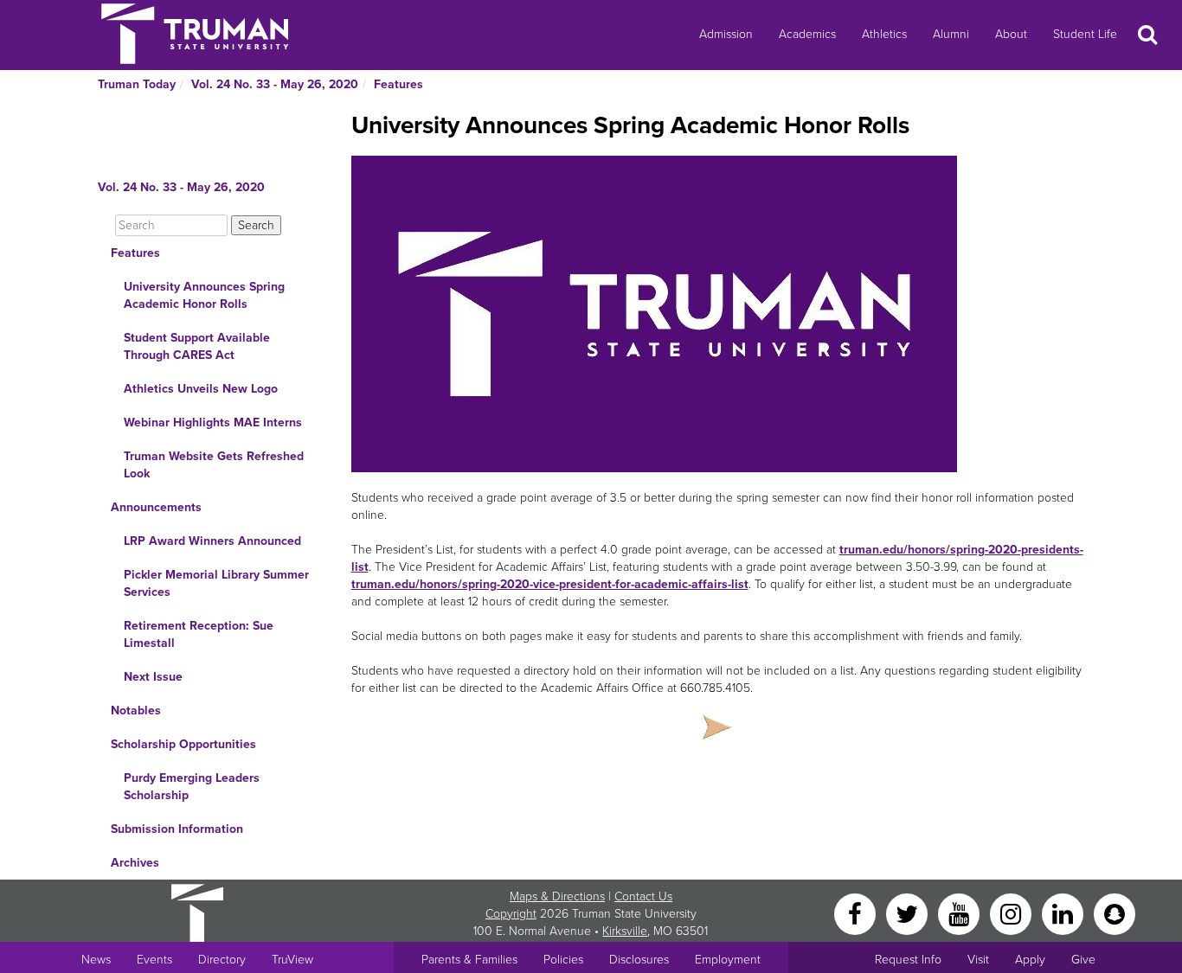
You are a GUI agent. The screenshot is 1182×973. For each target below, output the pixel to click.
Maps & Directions (557, 896)
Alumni (951, 34)
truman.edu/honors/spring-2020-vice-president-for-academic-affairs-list (549, 584)
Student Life (1085, 34)
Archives (135, 862)
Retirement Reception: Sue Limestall (198, 634)
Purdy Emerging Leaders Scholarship (192, 787)
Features (398, 84)
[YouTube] (960, 913)
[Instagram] (1012, 913)
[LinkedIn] (1064, 913)
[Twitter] (909, 913)
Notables (136, 710)
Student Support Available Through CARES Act (197, 346)
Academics (807, 34)
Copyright (510, 913)
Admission (726, 34)
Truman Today (137, 84)
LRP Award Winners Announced (212, 541)
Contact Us (643, 896)
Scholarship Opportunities (183, 744)
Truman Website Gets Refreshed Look (214, 465)
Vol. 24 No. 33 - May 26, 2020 (274, 84)
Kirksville (624, 931)
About (1011, 34)
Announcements (156, 507)
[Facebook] (857, 913)
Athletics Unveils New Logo (201, 388)
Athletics (884, 34)
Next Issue (153, 676)
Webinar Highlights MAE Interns (213, 422)
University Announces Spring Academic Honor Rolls (204, 295)
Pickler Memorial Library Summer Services (216, 583)
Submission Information (177, 829)
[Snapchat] (1114, 913)
